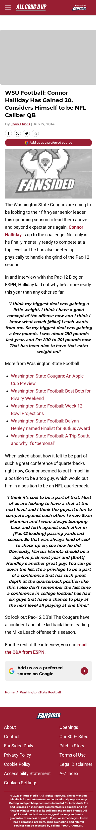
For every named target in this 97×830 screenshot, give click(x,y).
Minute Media (29, 795)
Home (10, 692)
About (10, 727)
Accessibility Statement (27, 773)
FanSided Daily (18, 745)
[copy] (35, 133)
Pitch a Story (71, 745)
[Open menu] (8, 7)
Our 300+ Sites (73, 736)
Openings (68, 727)
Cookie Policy (17, 764)
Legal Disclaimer (75, 764)
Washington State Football (40, 692)
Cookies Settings (20, 782)
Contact (12, 736)
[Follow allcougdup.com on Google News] (84, 671)
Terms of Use (72, 755)
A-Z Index (68, 773)
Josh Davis (20, 124)
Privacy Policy (17, 755)
